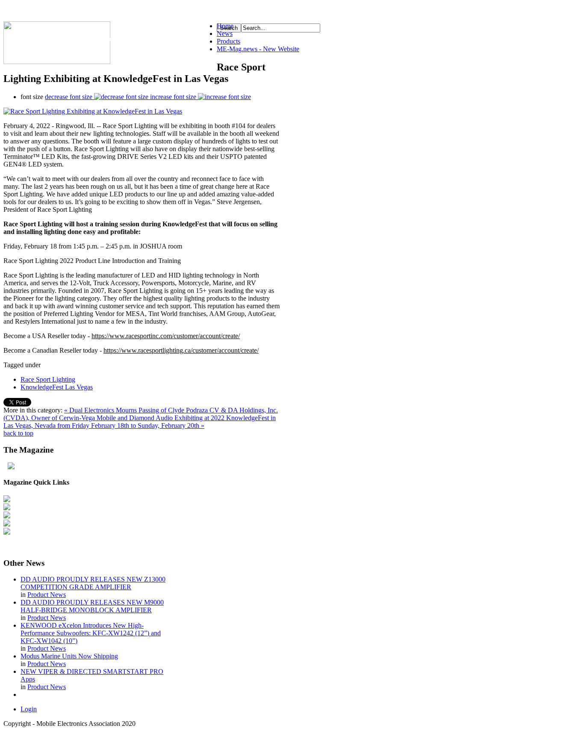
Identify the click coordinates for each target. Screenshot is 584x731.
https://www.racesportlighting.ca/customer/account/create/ (181, 350)
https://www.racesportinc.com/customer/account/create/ (165, 335)
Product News (46, 594)
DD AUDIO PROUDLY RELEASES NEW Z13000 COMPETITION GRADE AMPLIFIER (93, 583)
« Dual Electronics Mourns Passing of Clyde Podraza (136, 410)
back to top (18, 433)
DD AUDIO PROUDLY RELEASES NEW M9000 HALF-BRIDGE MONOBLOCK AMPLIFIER (92, 606)
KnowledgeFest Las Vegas (57, 387)
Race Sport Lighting (48, 379)
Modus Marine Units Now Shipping (69, 656)
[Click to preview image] (92, 111)
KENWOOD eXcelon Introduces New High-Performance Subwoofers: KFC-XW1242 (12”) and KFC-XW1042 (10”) (91, 633)
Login (29, 709)
